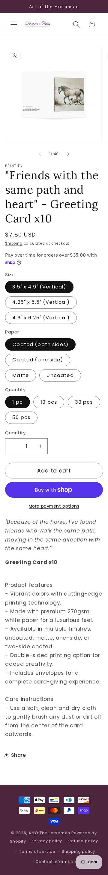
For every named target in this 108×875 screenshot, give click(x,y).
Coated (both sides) (40, 344)
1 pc (17, 402)
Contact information (57, 861)
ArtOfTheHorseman (49, 832)
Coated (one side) (37, 359)
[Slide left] (39, 154)
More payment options (54, 506)
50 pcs (21, 417)
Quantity (15, 433)
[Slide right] (68, 154)
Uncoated (60, 375)
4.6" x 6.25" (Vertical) (40, 317)
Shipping (13, 243)
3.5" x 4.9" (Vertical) (39, 286)
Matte (20, 375)
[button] (14, 24)
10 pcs (48, 402)
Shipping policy (78, 851)
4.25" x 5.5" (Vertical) (40, 302)
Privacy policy (47, 840)
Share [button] (18, 755)
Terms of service (37, 851)
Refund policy (83, 840)
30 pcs (84, 402)
